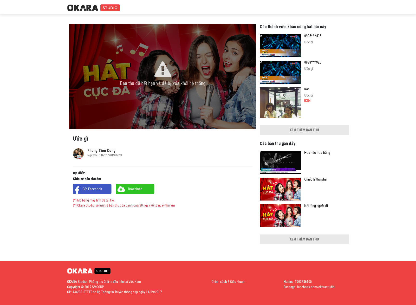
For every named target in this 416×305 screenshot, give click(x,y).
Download (135, 189)
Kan (307, 89)
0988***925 (312, 62)
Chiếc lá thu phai (315, 179)
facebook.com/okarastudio (316, 287)
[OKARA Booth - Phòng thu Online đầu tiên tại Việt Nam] (93, 8)
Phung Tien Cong (101, 150)
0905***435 (312, 36)
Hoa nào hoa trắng (317, 153)
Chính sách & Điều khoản (228, 282)
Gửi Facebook (92, 189)
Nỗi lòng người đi (316, 206)
